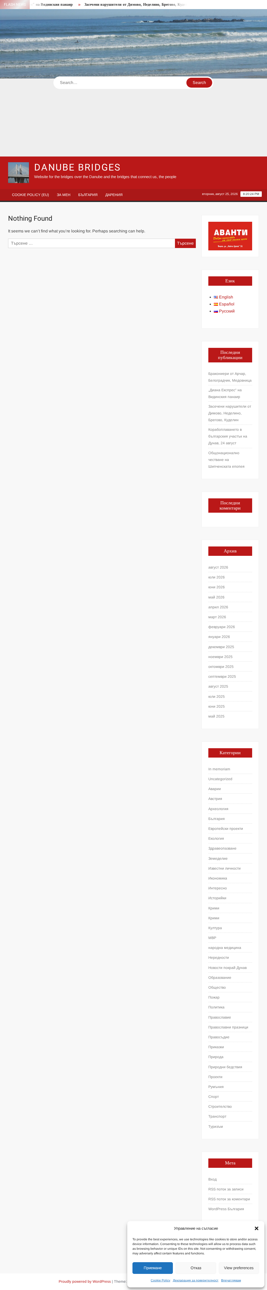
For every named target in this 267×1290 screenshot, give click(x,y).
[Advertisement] (133, 117)
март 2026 (217, 617)
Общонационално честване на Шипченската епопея (226, 459)
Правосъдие (218, 1037)
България (88, 195)
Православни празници (228, 1027)
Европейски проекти (225, 828)
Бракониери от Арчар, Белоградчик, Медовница (230, 377)
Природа (215, 1057)
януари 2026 (219, 637)
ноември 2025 (220, 657)
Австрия (215, 799)
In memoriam (219, 769)
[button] (256, 1228)
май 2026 (216, 597)
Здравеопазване (222, 848)
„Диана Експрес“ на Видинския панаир (225, 393)
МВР (212, 938)
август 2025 (218, 686)
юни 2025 (216, 706)
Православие (219, 1017)
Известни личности (224, 868)
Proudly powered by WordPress (85, 1281)
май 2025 (216, 716)
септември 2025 (222, 676)
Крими (213, 908)
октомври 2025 (221, 666)
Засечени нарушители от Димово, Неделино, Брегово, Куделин (125, 4)
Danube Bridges (77, 167)
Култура (215, 928)
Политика (216, 1007)
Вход (212, 1179)
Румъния (216, 1087)
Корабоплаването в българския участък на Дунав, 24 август (227, 436)
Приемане (153, 1268)
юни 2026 (216, 587)
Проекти (215, 1077)
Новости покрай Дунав (227, 968)
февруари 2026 (221, 627)
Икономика (217, 878)
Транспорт (217, 1116)
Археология (218, 809)
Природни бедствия (225, 1067)
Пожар (214, 997)
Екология (216, 838)
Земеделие (218, 858)
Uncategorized (220, 779)
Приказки (216, 1047)
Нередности (218, 957)
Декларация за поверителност (196, 1280)
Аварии (214, 789)
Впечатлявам (231, 1280)
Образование (219, 977)
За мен (63, 195)
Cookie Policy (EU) (30, 195)
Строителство (220, 1106)
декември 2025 (221, 647)
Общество (217, 987)
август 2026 (218, 567)
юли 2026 (216, 577)
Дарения (114, 195)
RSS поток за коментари (229, 1199)
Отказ (196, 1268)
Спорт (213, 1096)
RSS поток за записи (226, 1189)
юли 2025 (216, 696)
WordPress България (226, 1209)
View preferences (239, 1268)
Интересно (217, 888)
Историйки (217, 898)
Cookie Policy (160, 1280)
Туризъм (215, 1126)
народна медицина (224, 948)
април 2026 (218, 607)
